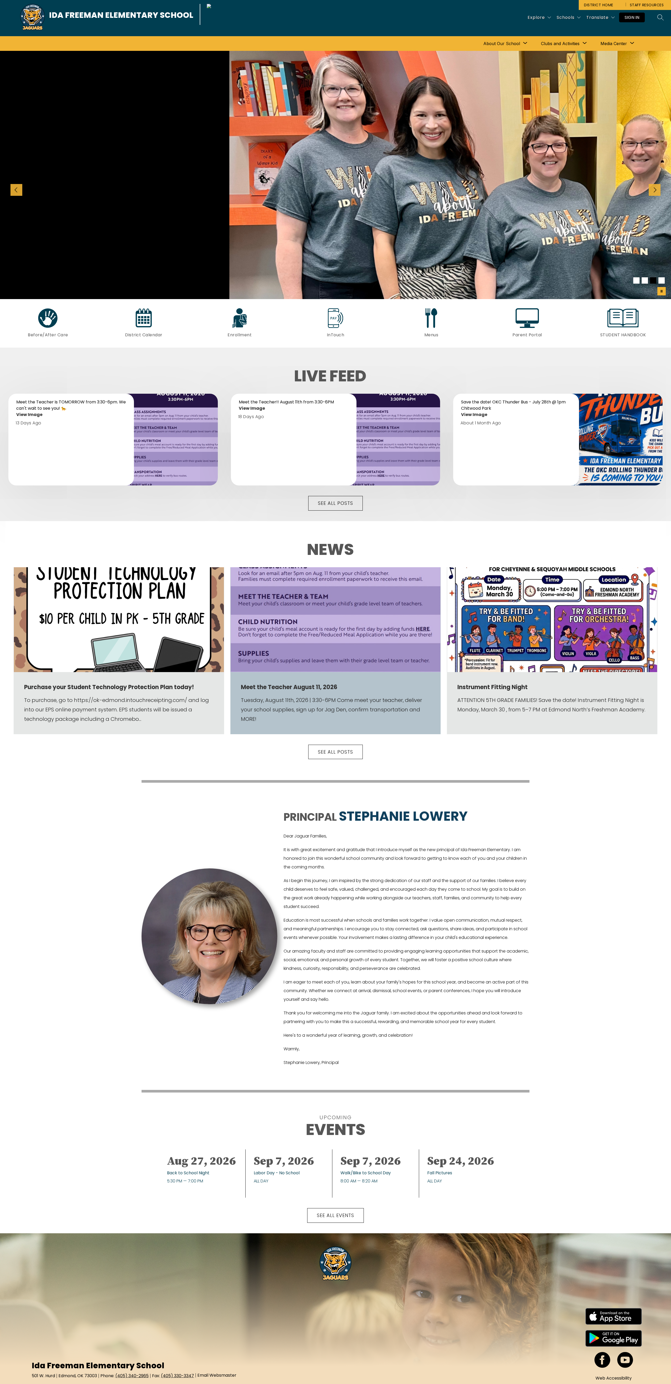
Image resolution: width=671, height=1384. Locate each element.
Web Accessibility (614, 1378)
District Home (598, 5)
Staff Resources (647, 5)
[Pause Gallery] (661, 291)
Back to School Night (189, 1173)
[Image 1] (636, 280)
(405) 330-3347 (177, 1376)
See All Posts (335, 503)
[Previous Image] (16, 191)
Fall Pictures (441, 1173)
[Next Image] (655, 191)
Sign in (632, 17)
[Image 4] (661, 280)
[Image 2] (645, 280)
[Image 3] (653, 280)
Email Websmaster (216, 1375)
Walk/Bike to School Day (366, 1173)
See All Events (335, 1215)
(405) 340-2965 (132, 1376)
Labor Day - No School (278, 1173)
